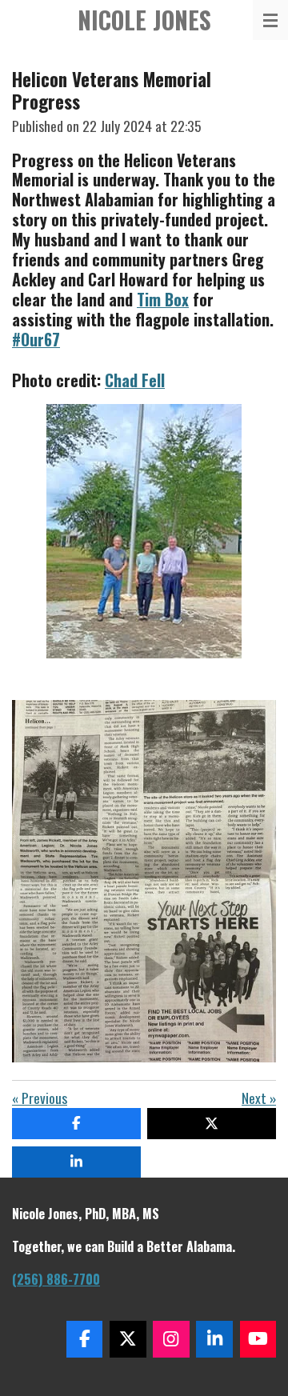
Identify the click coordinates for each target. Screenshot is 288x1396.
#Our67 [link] (36, 339)
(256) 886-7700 (56, 1279)
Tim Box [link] (163, 299)
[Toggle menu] (270, 20)
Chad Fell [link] (135, 380)
